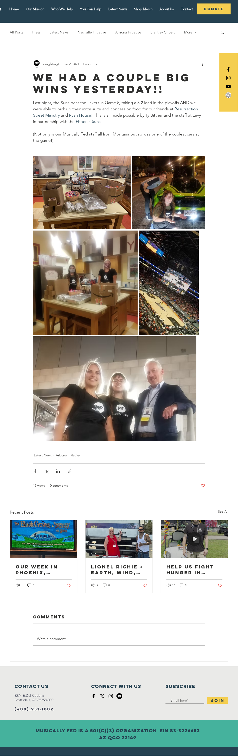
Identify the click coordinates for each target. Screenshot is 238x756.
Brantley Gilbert (162, 32)
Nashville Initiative (92, 32)
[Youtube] (119, 696)
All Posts (16, 32)
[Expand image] (82, 192)
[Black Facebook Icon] (228, 69)
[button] (222, 32)
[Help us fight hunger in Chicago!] (194, 539)
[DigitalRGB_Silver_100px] (228, 95)
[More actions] (202, 64)
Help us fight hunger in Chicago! (190, 569)
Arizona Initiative (128, 32)
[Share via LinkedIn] (58, 471)
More (188, 32)
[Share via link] (69, 471)
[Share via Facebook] (35, 471)
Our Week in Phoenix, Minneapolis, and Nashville (41, 569)
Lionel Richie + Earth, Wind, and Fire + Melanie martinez (117, 569)
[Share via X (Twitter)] (46, 471)
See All (223, 511)
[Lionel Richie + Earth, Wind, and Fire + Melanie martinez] (119, 539)
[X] (102, 696)
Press (36, 32)
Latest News (59, 32)
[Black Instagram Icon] (228, 78)
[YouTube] (228, 86)
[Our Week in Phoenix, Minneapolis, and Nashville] (43, 539)
